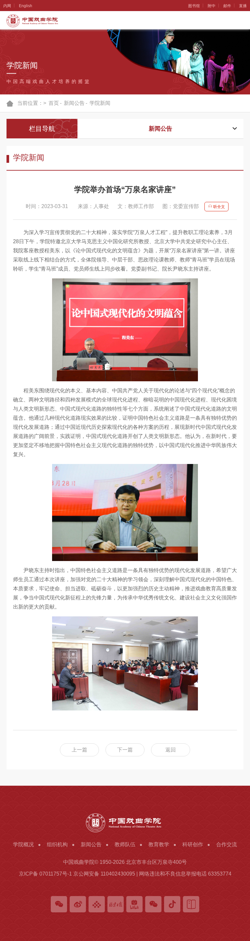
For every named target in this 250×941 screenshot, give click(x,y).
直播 (243, 6)
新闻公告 (7, 129)
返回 (170, 749)
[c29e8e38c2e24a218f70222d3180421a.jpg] (125, 329)
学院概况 (7, 34)
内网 (7, 6)
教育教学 (7, 223)
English (25, 6)
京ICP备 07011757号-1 (45, 874)
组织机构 (7, 82)
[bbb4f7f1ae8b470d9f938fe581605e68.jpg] (125, 512)
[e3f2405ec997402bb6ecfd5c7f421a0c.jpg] (125, 663)
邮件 (227, 6)
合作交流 (7, 365)
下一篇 (125, 749)
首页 (54, 103)
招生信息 (7, 270)
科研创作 (7, 317)
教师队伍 (7, 176)
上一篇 (79, 749)
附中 (211, 6)
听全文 (218, 206)
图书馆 (194, 6)
